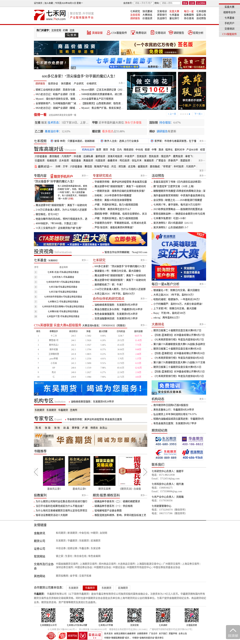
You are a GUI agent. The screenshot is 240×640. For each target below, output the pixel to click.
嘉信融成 (54, 156)
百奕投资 (142, 156)
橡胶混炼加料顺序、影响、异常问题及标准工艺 (120, 515)
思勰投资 (185, 160)
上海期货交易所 (88, 564)
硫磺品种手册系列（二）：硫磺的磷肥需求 (117, 501)
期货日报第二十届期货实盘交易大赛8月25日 (177, 367)
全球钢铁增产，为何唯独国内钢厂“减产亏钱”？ (61, 103)
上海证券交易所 (190, 564)
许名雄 (77, 156)
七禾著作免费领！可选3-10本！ (170, 218)
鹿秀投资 (178, 156)
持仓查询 (189, 18)
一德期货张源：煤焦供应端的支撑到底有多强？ (120, 191)
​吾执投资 (154, 156)
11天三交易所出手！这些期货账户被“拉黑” (59, 228)
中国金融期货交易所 (67, 564)
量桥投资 (100, 156)
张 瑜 (47, 427)
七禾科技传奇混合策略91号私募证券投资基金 (63, 306)
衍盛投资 (40, 160)
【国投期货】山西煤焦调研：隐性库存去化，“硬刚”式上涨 (113, 103)
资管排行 (162, 15)
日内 (119, 149)
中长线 (139, 149)
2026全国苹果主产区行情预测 (97, 99)
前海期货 (95, 540)
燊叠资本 (112, 160)
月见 (113, 166)
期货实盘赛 (94, 488)
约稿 (65, 30)
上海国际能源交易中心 (149, 564)
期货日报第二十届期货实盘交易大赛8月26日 (177, 348)
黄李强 (75, 427)
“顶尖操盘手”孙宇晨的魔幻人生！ (55, 181)
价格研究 (91, 83)
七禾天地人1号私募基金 (63, 277)
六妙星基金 (41, 156)
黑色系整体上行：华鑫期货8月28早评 (173, 409)
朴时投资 (179, 166)
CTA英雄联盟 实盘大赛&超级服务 (57, 325)
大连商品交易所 (126, 564)
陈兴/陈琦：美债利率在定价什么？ (113, 209)
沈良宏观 (135, 15)
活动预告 (201, 18)
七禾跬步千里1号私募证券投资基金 (63, 316)
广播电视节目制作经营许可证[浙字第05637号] (171, 629)
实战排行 (162, 18)
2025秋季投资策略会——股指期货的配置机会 (178, 209)
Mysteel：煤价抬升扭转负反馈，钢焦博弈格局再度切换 (65, 99)
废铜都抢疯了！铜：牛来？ (109, 284)
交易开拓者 (85, 575)
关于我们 (163, 633)
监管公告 (201, 15)
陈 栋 (38, 427)
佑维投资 (52, 160)
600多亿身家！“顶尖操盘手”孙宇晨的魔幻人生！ (79, 76)
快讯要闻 (147, 11)
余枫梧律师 (142, 633)
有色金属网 (94, 556)
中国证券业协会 (83, 567)
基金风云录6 (69, 488)
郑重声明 (173, 633)
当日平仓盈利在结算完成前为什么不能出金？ (60, 506)
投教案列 (40, 495)
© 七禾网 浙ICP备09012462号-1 (62, 629)
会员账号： (128, 3)
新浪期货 (72, 533)
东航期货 (39, 410)
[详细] (70, 199)
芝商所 (73, 410)
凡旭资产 (66, 156)
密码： (157, 3)
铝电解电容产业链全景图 (108, 510)
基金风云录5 (44, 488)
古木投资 (64, 160)
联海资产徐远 (101, 166)
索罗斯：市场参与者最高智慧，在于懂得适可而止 (172, 142)
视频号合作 (229, 12)
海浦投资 (149, 160)
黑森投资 (88, 160)
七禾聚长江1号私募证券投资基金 (63, 301)
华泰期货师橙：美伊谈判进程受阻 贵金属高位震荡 (94, 419)
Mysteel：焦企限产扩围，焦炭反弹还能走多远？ (107, 108)
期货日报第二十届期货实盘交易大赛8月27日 (177, 330)
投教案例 (189, 15)
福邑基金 (76, 160)
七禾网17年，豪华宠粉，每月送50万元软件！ (178, 204)
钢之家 (59, 556)
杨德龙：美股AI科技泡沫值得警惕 (113, 200)
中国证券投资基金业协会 (166, 567)
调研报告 (135, 18)
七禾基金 (174, 15)
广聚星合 (161, 160)
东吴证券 (95, 548)
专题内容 (40, 175)
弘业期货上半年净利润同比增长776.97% (175, 414)
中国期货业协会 (102, 567)
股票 (98, 149)
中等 (154, 149)
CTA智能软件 (119, 32)
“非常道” (166, 166)
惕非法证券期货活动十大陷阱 (52, 515)
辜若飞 (189, 156)
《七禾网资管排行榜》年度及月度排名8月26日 (178, 358)
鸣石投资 (124, 160)
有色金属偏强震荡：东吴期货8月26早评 (116, 314)
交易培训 (162, 11)
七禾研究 (135, 11)
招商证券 (72, 548)
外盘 (112, 149)
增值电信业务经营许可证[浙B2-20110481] (128, 629)
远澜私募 (88, 156)
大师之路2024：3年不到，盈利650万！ (115, 293)
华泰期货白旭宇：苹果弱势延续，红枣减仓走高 (120, 223)
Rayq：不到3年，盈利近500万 (169, 313)
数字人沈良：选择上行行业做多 (121, 141)
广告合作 (153, 633)
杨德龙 (94, 427)
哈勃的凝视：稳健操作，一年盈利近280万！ (177, 299)
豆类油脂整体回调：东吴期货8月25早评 (116, 318)
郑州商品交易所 (107, 564)
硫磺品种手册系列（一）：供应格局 (114, 506)
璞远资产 (166, 156)
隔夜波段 (129, 149)
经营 (202, 149)
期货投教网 (62, 575)
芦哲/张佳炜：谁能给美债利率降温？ (115, 227)
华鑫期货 (63, 410)
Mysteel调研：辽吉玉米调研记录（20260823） (106, 89)
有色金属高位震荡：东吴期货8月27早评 (174, 423)
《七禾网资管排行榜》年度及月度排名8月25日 (178, 376)
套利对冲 (179, 149)
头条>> (122, 83)
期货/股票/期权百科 (106, 495)
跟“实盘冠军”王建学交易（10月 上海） (174, 186)
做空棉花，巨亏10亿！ (48, 214)
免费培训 (141, 32)
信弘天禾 (137, 160)
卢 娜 (85, 427)
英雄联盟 (97, 32)
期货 (105, 149)
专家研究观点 (102, 175)
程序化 (169, 149)
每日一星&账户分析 (165, 284)
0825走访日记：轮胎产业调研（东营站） (58, 94)
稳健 (147, 149)
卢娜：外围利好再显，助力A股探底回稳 (116, 204)
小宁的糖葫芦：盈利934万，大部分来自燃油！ (178, 304)
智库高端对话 (55, 149)
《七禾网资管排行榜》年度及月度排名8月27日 (178, 339)
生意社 (68, 556)
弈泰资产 (173, 160)
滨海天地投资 (115, 156)
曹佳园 (88, 166)
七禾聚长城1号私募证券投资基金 (63, 311)
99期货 (94, 533)
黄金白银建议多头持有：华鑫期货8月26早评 (118, 309)
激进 (160, 149)
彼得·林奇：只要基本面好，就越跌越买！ (72, 142)
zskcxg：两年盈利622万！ (167, 317)
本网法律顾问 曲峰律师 (125, 633)
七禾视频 (201, 11)
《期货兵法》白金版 (120, 488)
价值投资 (147, 18)
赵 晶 (66, 427)
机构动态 (158, 399)
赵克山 (103, 427)
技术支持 (108, 633)
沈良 (72, 30)
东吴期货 (51, 410)
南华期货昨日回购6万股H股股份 (170, 405)
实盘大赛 (174, 11)
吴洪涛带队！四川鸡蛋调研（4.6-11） (173, 223)
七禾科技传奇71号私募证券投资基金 (63, 282)
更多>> (202, 141)
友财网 (103, 533)
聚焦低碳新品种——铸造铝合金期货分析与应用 (179, 213)
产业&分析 (192, 149)
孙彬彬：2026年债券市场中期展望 (113, 195)
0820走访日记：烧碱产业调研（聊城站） (58, 108)
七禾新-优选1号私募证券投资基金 (63, 272)
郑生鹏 (122, 166)
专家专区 (48, 418)
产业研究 (79, 83)
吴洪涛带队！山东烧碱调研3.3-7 (170, 227)
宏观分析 (198, 32)
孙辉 (58, 166)
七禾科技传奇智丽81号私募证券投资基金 (63, 297)
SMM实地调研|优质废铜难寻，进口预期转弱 (105, 94)
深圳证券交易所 (64, 567)
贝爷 (65, 166)
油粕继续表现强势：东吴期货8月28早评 (116, 304)
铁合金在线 (80, 556)
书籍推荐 (40, 451)
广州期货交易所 (171, 564)
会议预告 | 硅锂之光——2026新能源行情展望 (177, 200)
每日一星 (189, 11)
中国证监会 (119, 567)
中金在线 (84, 533)
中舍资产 (129, 156)
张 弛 (57, 427)
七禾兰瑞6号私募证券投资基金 (63, 287)
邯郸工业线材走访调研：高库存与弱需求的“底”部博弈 (65, 89)
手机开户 (229, 23)
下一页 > (198, 114)
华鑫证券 (84, 548)
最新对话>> (45, 166)
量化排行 (174, 18)
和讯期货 (61, 533)
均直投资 (100, 160)
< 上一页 (172, 114)
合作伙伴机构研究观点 (108, 298)
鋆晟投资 (143, 166)
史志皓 (131, 166)
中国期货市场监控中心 (139, 567)
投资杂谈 (53, 83)
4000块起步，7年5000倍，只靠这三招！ (57, 223)
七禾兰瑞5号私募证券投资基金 (63, 292)
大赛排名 (147, 15)
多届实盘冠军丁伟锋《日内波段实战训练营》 (178, 181)
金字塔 (73, 575)
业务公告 (183, 633)
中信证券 (61, 548)
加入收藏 (48, 3)
